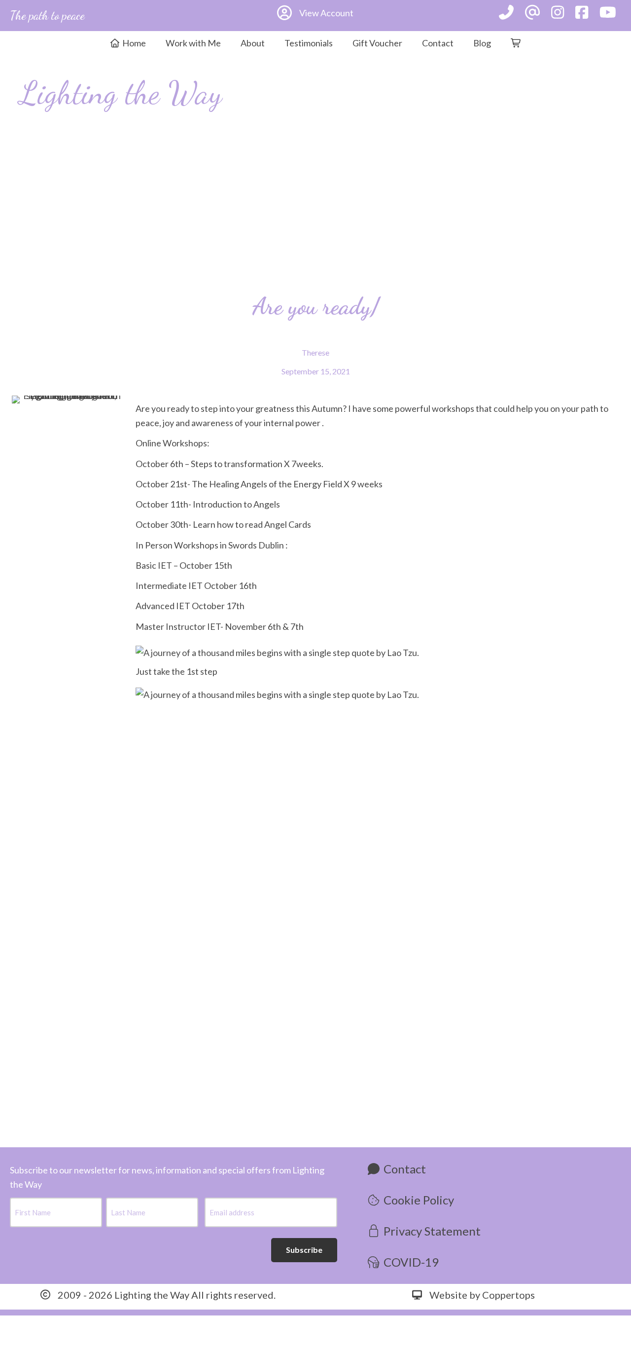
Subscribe (304, 1249)
